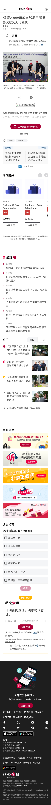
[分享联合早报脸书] (4, 722)
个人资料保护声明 (34, 757)
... (42, 45)
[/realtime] (14, 257)
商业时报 (36, 762)
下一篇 (43, 147)
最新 (9, 257)
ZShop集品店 (15, 762)
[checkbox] (6, 647)
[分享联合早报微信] (32, 727)
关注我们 (17, 712)
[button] (37, 645)
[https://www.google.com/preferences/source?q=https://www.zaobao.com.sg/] (9, 768)
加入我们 (39, 712)
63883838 (15, 745)
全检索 (5, 762)
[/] (25, 9)
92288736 (30, 750)
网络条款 (21, 757)
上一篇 (8, 147)
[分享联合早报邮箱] (46, 727)
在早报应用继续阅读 (28, 126)
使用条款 (37, 639)
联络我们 (17, 717)
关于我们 (7, 712)
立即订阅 (25, 705)
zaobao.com (22, 786)
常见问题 (7, 717)
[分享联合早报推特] (18, 722)
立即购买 (10, 225)
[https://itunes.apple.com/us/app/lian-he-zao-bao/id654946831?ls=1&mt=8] (10, 733)
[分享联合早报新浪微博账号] (18, 727)
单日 (32, 339)
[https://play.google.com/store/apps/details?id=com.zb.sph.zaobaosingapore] (26, 733)
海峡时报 (27, 762)
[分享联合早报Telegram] (4, 727)
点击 (35, 632)
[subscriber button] (46, 9)
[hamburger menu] (5, 9)
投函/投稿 (29, 717)
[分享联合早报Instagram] (46, 722)
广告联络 (28, 712)
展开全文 (24, 133)
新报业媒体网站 (9, 757)
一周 (43, 339)
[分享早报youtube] (32, 722)
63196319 (21, 742)
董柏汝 (5, 26)
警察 (11, 140)
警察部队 (22, 140)
